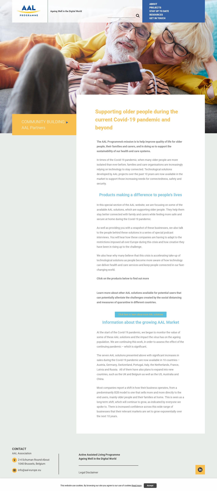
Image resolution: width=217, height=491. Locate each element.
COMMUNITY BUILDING (43, 121)
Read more (137, 485)
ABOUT (153, 4)
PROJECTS (155, 7)
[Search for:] (122, 15)
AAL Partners (33, 127)
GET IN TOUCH (157, 18)
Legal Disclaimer (88, 472)
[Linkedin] (200, 469)
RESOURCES (156, 14)
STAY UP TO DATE (159, 11)
